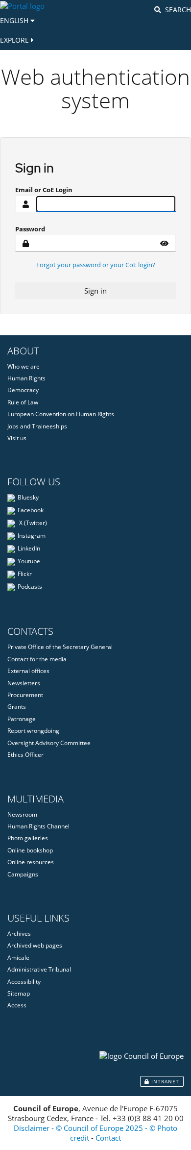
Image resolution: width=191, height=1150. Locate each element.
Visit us (16, 438)
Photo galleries (27, 838)
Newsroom (22, 814)
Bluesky (28, 498)
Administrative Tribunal (39, 969)
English (15, 20)
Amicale (18, 957)
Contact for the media (37, 659)
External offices (28, 671)
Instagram (32, 536)
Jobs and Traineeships (37, 426)
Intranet (164, 1081)
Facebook (31, 510)
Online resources (30, 862)
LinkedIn (29, 549)
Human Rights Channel (38, 826)
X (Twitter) (32, 523)
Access (16, 1005)
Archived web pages (34, 945)
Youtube (29, 561)
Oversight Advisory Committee (49, 743)
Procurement (25, 695)
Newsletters (23, 683)
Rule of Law (22, 402)
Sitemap (18, 993)
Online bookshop (30, 850)
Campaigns (22, 874)
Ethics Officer (25, 754)
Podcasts (30, 587)
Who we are (23, 366)
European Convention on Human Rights (60, 414)
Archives (19, 933)
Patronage (21, 719)
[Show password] (164, 243)
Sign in (95, 291)
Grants (16, 706)
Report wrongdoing (33, 730)
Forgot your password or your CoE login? (95, 264)
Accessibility (24, 981)
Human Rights (26, 378)
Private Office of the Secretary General (60, 647)
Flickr (25, 574)
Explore (15, 40)
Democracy (23, 390)
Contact (108, 1138)
